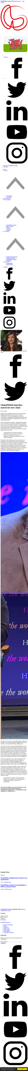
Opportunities (9, 263)
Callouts (8, 230)
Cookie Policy (6, 931)
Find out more (17, 1)
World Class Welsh (10, 258)
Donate (5, 926)
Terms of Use (6, 928)
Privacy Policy (6, 929)
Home (4, 169)
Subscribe (3, 943)
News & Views (6, 198)
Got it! (22, 1069)
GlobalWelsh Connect (11, 225)
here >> (13, 791)
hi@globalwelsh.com (5, 922)
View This (8, 882)
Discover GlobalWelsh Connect (10, 165)
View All (3, 875)
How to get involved (8, 924)
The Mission (9, 195)
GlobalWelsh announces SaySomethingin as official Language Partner (13, 885)
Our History (9, 197)
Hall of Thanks (9, 226)
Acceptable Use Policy (8, 932)
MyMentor (8, 260)
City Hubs (8, 228)
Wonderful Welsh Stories (12, 256)
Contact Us (6, 927)
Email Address (4, 941)
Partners (8, 227)
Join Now (5, 166)
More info (14, 1069)
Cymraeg (5, 267)
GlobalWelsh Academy (11, 259)
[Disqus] (14, 812)
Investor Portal (9, 264)
